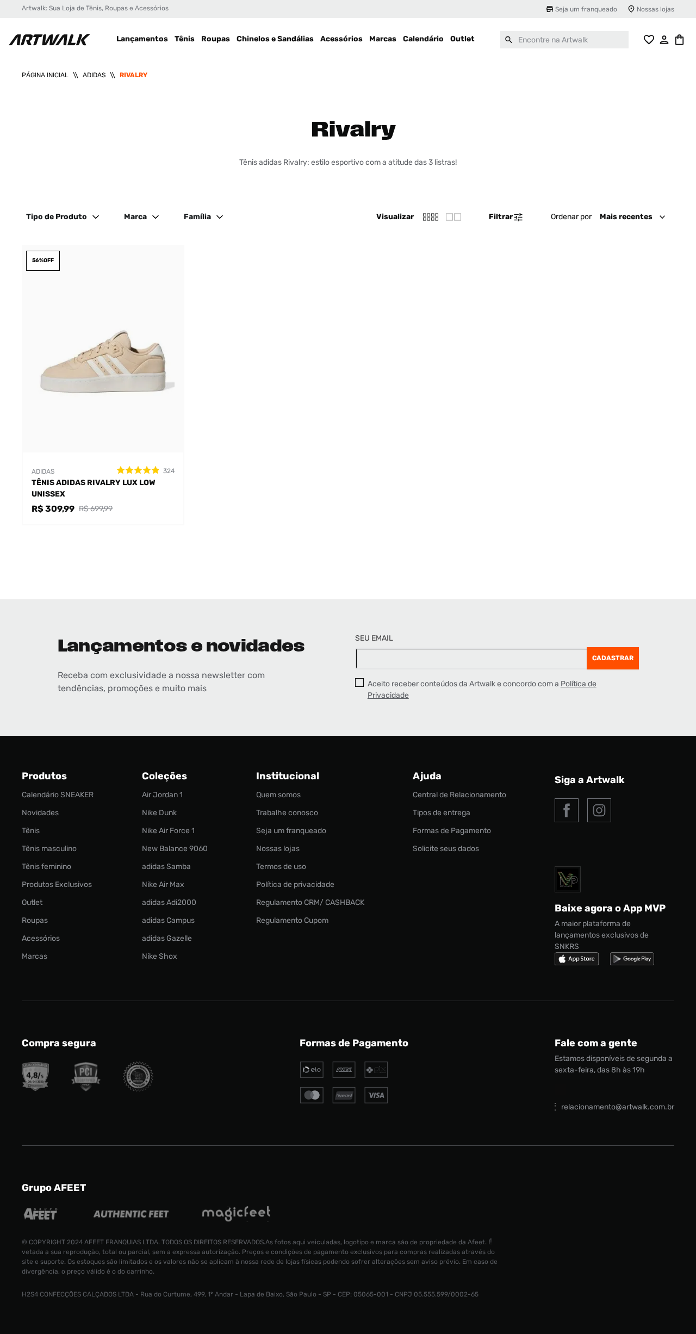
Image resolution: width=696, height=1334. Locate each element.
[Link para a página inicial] (45, 75)
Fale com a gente (596, 1043)
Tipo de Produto (56, 216)
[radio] (453, 217)
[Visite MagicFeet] (236, 1215)
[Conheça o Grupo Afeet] (41, 1215)
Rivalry (133, 75)
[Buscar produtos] (509, 40)
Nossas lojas (655, 9)
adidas (94, 75)
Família (197, 216)
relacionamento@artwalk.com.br (617, 1107)
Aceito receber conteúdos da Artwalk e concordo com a (482, 689)
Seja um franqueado (586, 9)
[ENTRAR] (664, 39)
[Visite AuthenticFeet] (131, 1215)
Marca (135, 216)
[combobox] (564, 39)
